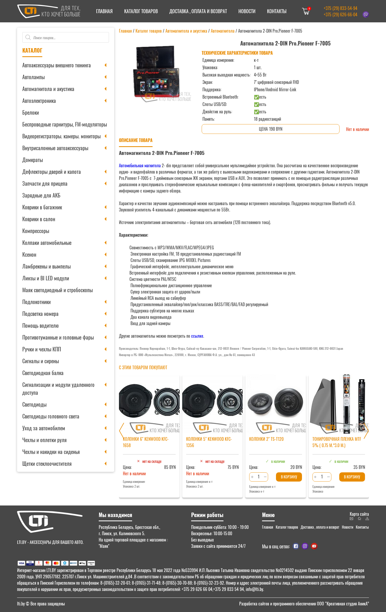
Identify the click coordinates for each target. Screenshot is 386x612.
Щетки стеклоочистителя (47, 463)
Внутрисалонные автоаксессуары (55, 148)
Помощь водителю (40, 325)
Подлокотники (36, 302)
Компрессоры (35, 231)
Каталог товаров (141, 11)
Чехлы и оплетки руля (44, 440)
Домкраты (32, 160)
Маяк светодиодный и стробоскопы (57, 290)
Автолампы (33, 77)
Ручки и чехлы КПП (41, 349)
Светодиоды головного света (50, 416)
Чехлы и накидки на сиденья (51, 452)
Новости (246, 11)
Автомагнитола (222, 31)
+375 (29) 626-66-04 (340, 14)
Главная (104, 11)
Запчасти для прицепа (44, 183)
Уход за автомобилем (43, 428)
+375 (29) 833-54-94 (340, 8)
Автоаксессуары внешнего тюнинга (56, 65)
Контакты (276, 11)
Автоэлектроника (39, 100)
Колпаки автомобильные (46, 242)
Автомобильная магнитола (140, 165)
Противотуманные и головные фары (58, 337)
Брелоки (30, 112)
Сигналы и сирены (40, 361)
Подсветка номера (40, 313)
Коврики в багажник (42, 207)
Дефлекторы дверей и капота (51, 171)
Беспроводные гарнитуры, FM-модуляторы (64, 124)
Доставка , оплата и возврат (198, 11)
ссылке (197, 336)
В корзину (289, 476)
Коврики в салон (38, 219)
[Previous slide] (121, 431)
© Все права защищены (41, 603)
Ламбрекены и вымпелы (46, 266)
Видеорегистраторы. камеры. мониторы (61, 136)
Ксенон (29, 254)
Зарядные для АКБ (41, 195)
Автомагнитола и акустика (48, 89)
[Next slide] (366, 431)
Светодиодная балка (43, 373)
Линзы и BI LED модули (45, 278)
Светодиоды (34, 404)
